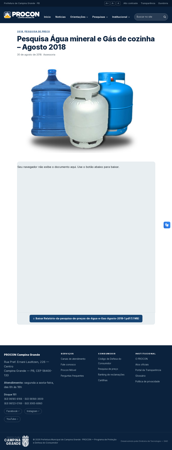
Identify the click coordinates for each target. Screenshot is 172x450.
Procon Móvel (68, 370)
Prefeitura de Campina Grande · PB (22, 3)
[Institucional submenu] (129, 17)
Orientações (77, 16)
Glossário (140, 375)
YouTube (11, 419)
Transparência (148, 3)
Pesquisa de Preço (37, 31)
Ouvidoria (163, 3)
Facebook (12, 411)
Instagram (32, 411)
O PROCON (141, 359)
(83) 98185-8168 (13, 399)
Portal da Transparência (148, 370)
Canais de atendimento (73, 359)
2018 (20, 31)
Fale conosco (68, 364)
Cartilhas (103, 380)
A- (113, 3)
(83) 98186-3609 (34, 399)
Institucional (119, 16)
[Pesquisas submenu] (107, 17)
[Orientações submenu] (87, 17)
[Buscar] (164, 16)
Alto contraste (130, 3)
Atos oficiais (142, 364)
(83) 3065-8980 (33, 403)
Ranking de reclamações (111, 374)
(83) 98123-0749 (13, 403)
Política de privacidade (147, 381)
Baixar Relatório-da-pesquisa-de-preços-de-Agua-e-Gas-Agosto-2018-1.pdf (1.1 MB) (87, 318)
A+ (107, 3)
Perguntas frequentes (72, 375)
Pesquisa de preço (108, 369)
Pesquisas (98, 16)
